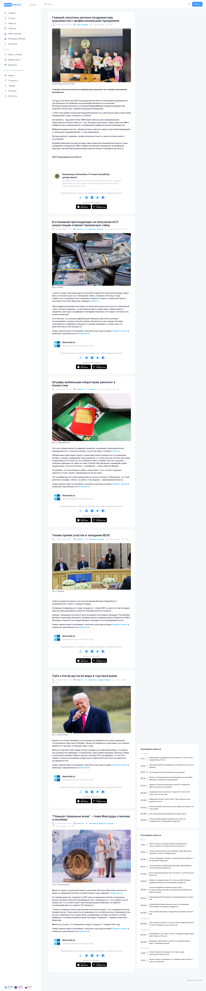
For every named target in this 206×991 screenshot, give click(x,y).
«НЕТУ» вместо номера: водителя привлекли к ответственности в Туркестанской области (168, 861)
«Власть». (95, 301)
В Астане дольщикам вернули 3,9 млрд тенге (167, 830)
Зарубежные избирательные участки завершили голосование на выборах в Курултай (169, 922)
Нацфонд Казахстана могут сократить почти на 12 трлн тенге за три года (169, 809)
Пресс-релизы (82, 25)
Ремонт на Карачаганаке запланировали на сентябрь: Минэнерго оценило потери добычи (171, 795)
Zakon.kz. (116, 451)
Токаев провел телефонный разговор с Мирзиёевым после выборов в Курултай (170, 883)
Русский (33, 5)
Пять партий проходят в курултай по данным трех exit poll (171, 929)
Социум (100, 229)
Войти (197, 4)
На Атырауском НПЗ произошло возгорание (167, 789)
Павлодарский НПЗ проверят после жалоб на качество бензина (171, 782)
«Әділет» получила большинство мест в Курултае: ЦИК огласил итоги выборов (169, 802)
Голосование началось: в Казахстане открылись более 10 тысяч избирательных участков (171, 940)
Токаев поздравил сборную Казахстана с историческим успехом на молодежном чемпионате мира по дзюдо (170, 906)
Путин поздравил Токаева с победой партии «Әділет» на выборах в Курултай (171, 876)
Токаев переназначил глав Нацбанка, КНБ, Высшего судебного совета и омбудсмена (170, 869)
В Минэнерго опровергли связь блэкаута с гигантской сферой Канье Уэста (171, 775)
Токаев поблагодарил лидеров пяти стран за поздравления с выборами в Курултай (167, 836)
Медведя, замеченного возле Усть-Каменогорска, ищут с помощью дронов (169, 959)
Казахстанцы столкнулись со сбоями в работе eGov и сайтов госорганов (171, 977)
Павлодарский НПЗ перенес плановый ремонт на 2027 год (171, 915)
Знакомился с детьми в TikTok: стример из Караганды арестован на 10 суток (171, 951)
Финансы (92, 229)
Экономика (93, 823)
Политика (93, 539)
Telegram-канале (119, 331)
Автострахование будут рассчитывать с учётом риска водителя (171, 890)
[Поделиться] (80, 197)
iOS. (88, 333)
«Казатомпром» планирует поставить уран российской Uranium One (166, 969)
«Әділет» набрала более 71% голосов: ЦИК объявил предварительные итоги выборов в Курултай (170, 898)
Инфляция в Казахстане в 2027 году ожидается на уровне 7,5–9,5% (169, 817)
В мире (107, 680)
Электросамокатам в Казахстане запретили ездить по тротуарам (171, 824)
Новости (79, 229)
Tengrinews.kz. (116, 893)
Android (81, 333)
